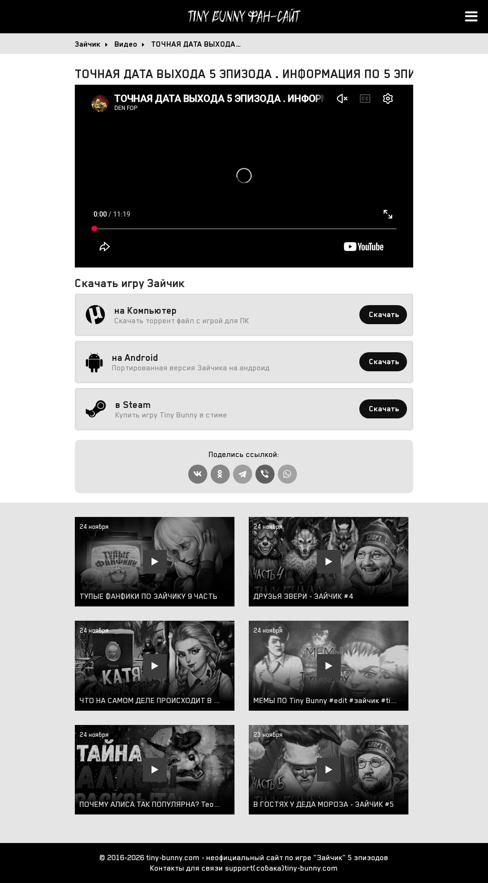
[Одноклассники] (220, 474)
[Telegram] (242, 474)
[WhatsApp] (287, 474)
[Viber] (264, 474)
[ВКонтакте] (197, 474)
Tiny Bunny (244, 17)
